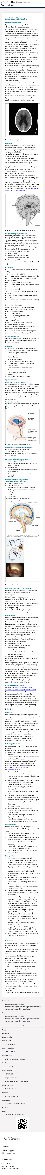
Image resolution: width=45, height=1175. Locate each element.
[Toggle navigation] (41, 3)
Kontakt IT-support (8, 1151)
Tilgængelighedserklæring (10, 1168)
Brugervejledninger (8, 1166)
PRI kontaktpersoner (9, 1153)
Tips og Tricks (6, 1164)
